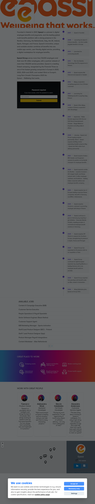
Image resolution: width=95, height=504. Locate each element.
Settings (74, 493)
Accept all (74, 484)
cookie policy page (42, 494)
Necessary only (74, 489)
